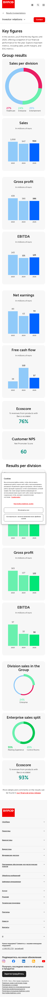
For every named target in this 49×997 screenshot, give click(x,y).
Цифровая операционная (11, 882)
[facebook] (13, 961)
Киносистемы (7, 840)
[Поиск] (38, 5)
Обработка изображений (11, 875)
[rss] (33, 961)
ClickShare (6, 822)
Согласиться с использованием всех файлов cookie (23, 517)
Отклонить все (23, 510)
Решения (5, 897)
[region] (23, 498)
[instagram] (3, 961)
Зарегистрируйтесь (14, 974)
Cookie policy (15, 497)
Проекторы (6, 831)
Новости (5, 921)
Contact (39, 20)
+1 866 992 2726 (12, 948)
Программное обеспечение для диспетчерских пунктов (19, 865)
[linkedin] (23, 961)
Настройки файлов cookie (23, 504)
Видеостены (7, 849)
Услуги (4, 891)
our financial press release (29, 793)
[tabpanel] (23, 632)
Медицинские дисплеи (10, 855)
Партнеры (6, 912)
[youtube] (43, 961)
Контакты (5, 927)
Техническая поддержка (11, 903)
